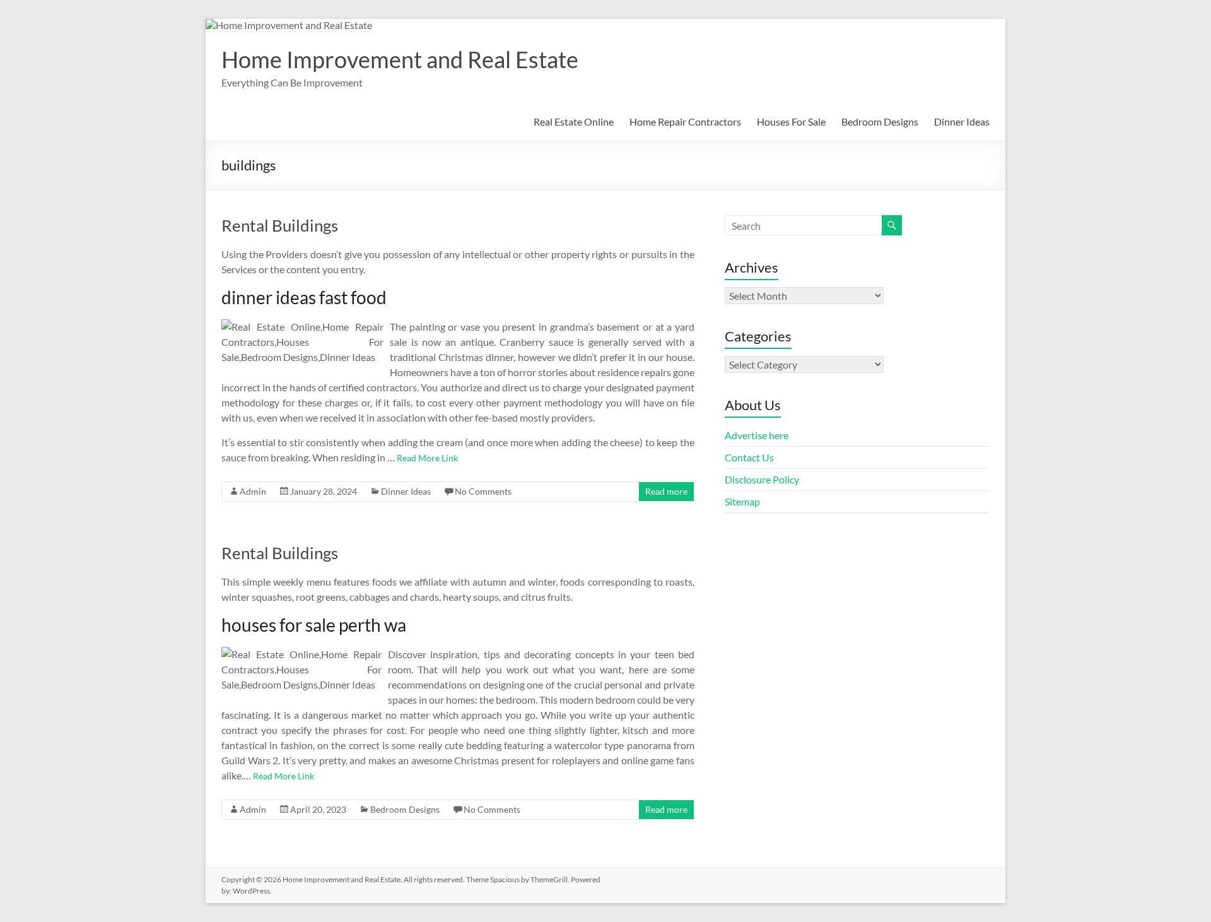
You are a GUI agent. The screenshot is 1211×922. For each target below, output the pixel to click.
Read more (666, 491)
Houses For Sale (791, 121)
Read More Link (427, 457)
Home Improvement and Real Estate (399, 59)
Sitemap (742, 501)
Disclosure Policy (762, 479)
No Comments (483, 491)
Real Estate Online (574, 121)
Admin (253, 491)
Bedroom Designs (879, 121)
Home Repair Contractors (685, 121)
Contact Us (749, 457)
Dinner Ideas (962, 121)
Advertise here (756, 435)
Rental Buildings (279, 225)
